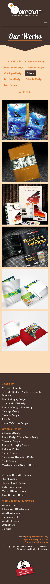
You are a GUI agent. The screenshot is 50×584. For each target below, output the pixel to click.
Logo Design (10, 85)
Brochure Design (12, 79)
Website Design (36, 67)
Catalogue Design (13, 73)
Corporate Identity (34, 61)
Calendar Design (34, 79)
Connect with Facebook (36, 542)
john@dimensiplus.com (36, 536)
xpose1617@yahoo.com (36, 539)
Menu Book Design (13, 67)
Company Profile (12, 61)
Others (30, 73)
